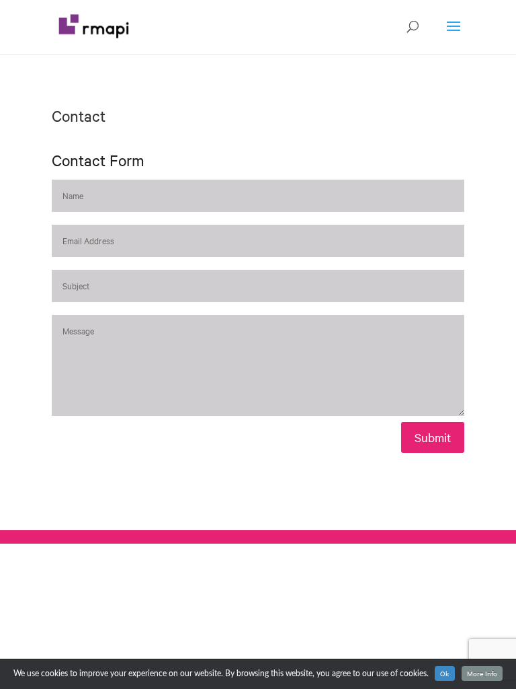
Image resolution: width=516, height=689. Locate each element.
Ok (444, 673)
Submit (433, 437)
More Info (482, 673)
